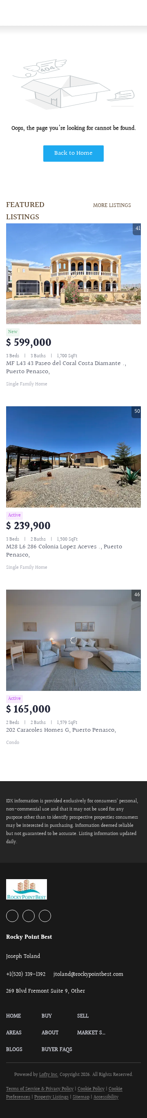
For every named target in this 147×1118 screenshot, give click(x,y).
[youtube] (28, 916)
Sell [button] (73, 12)
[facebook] (12, 916)
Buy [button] (48, 12)
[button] (24, 1016)
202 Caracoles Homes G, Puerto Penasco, (61, 730)
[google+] (45, 916)
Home (22, 12)
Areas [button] (101, 12)
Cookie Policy (91, 1089)
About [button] (132, 12)
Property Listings (51, 1097)
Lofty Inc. (48, 1075)
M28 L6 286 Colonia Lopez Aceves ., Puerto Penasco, (64, 551)
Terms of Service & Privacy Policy (40, 1089)
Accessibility (106, 1097)
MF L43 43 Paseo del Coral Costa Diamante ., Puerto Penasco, (66, 368)
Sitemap (81, 1097)
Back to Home (73, 153)
